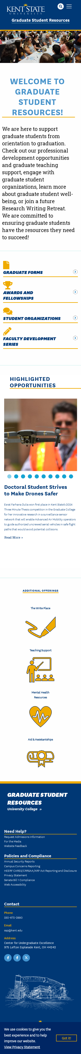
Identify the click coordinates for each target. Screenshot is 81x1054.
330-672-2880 (13, 917)
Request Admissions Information (24, 836)
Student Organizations (32, 318)
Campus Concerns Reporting (22, 866)
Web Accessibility (15, 884)
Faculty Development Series (29, 341)
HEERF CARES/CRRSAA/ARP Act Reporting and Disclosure (40, 870)
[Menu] (69, 6)
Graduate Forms (23, 272)
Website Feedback (15, 845)
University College (22, 808)
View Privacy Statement (22, 1046)
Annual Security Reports (19, 861)
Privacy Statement (15, 875)
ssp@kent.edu (13, 930)
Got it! (66, 1037)
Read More (12, 537)
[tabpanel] (40, 470)
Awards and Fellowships (18, 295)
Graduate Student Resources (41, 20)
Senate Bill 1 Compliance (19, 880)
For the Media (12, 841)
